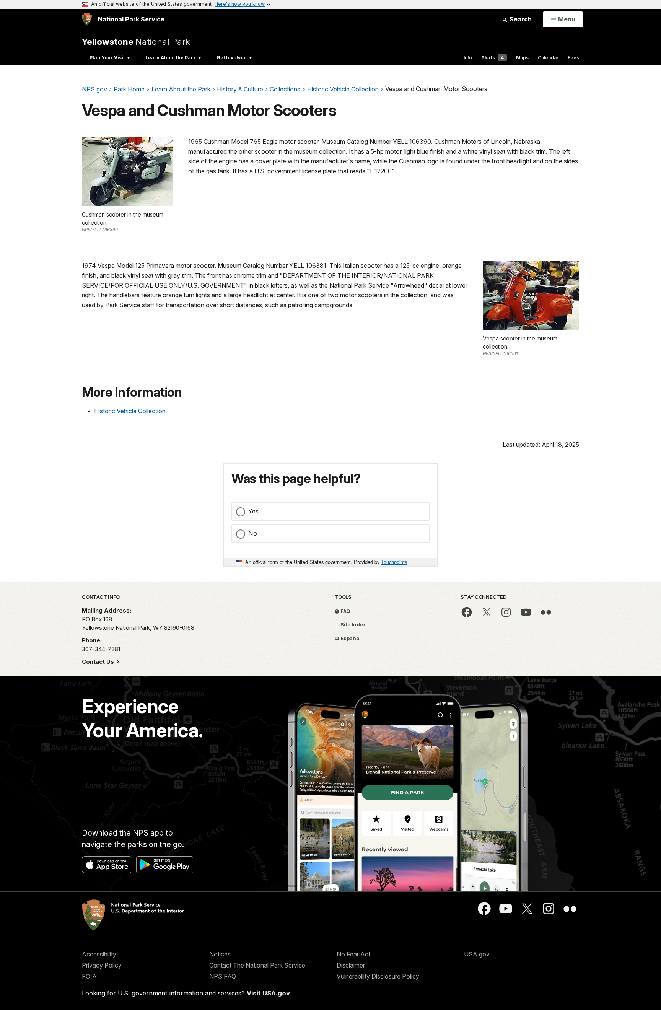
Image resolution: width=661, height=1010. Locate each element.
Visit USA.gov (268, 993)
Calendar (548, 57)
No (252, 533)
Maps (522, 57)
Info (468, 57)
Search (520, 19)
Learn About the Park (170, 57)
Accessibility (99, 954)
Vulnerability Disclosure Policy (378, 976)
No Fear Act (353, 954)
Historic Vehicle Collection (130, 411)
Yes (253, 511)
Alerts (492, 57)
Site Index (352, 624)
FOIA (89, 976)
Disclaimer (351, 965)
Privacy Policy (102, 965)
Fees (573, 57)
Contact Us (99, 661)
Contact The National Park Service (257, 965)
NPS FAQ (222, 976)
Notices (220, 954)
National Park (136, 41)
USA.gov (477, 954)
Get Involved (232, 57)
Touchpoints (394, 561)
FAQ (344, 611)
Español (350, 638)
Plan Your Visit (107, 57)
